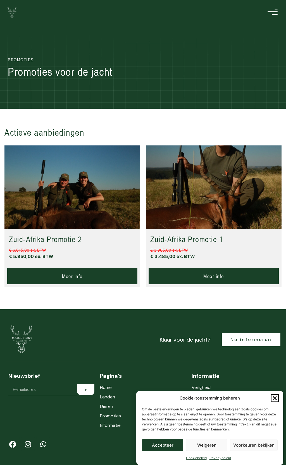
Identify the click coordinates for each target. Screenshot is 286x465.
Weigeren (206, 445)
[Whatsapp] (43, 444)
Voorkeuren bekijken (254, 445)
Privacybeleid (220, 458)
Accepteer (162, 445)
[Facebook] (13, 444)
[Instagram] (28, 444)
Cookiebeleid (196, 458)
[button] (275, 398)
